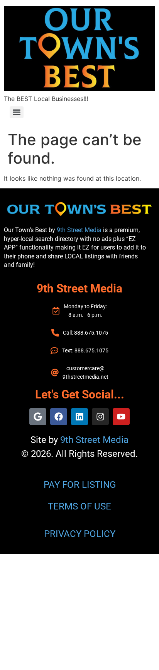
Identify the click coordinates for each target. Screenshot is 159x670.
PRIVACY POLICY (79, 533)
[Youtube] (121, 416)
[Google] (37, 416)
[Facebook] (58, 416)
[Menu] (17, 112)
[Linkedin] (79, 416)
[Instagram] (100, 416)
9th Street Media (79, 230)
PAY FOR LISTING (80, 484)
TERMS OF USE (79, 506)
